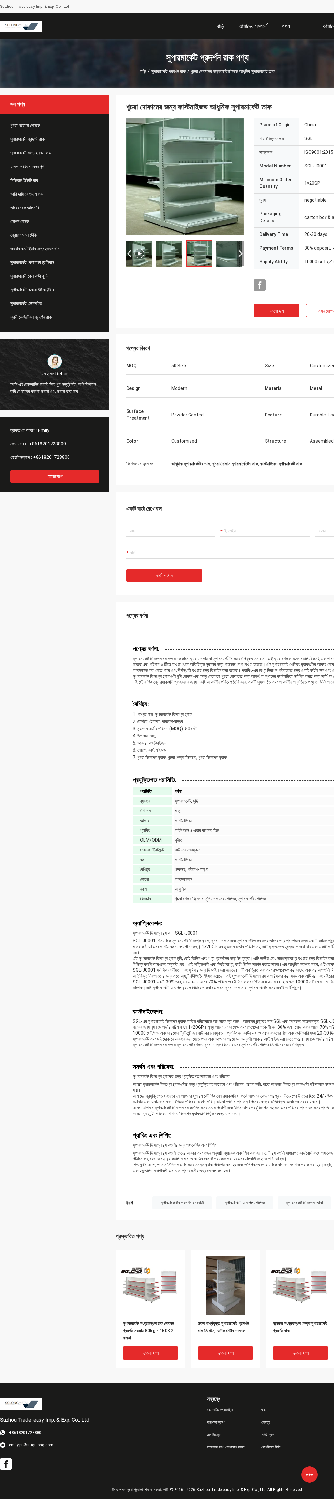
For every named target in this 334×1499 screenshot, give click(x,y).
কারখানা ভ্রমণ (216, 1422)
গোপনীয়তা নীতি (270, 1447)
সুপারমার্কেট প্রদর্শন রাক (168, 71)
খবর (263, 1410)
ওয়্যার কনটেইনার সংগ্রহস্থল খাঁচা (35, 248)
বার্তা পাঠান (164, 576)
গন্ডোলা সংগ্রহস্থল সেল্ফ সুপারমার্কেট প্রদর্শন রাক (300, 1327)
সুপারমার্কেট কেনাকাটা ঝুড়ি (29, 276)
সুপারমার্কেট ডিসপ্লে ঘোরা (304, 1202)
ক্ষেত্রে (265, 1422)
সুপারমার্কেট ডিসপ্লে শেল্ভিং (244, 1202)
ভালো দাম (277, 310)
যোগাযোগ (55, 476)
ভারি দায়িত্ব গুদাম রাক (26, 193)
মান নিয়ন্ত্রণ (214, 1435)
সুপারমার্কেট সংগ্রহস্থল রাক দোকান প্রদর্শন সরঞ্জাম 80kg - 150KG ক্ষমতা (148, 1330)
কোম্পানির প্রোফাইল (220, 1410)
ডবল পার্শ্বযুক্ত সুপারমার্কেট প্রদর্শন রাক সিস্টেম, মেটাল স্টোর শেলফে (223, 1327)
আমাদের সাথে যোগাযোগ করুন (225, 1447)
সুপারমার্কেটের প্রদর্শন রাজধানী (182, 1202)
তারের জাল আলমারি (24, 207)
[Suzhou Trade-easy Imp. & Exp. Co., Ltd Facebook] (260, 285)
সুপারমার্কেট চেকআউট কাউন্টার (32, 289)
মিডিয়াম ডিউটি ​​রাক (24, 180)
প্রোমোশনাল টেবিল (24, 235)
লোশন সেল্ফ (19, 221)
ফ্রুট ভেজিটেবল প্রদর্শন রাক (31, 317)
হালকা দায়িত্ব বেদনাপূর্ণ (27, 166)
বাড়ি (143, 71)
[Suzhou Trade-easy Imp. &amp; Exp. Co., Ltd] (21, 26)
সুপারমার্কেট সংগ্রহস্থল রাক (30, 152)
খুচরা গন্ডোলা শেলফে (25, 125)
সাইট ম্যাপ (267, 1435)
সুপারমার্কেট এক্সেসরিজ (26, 303)
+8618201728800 (47, 443)
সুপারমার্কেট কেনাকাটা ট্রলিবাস (32, 262)
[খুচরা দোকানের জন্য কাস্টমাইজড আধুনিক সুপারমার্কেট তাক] (185, 176)
